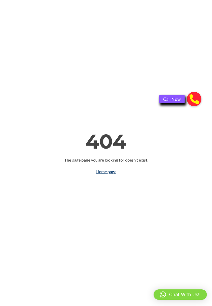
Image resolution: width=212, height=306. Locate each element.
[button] (180, 294)
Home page (106, 171)
